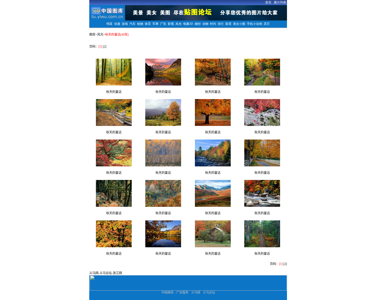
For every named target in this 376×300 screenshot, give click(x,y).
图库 (92, 34)
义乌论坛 (105, 273)
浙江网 (117, 273)
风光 (100, 34)
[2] (104, 46)
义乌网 (93, 273)
